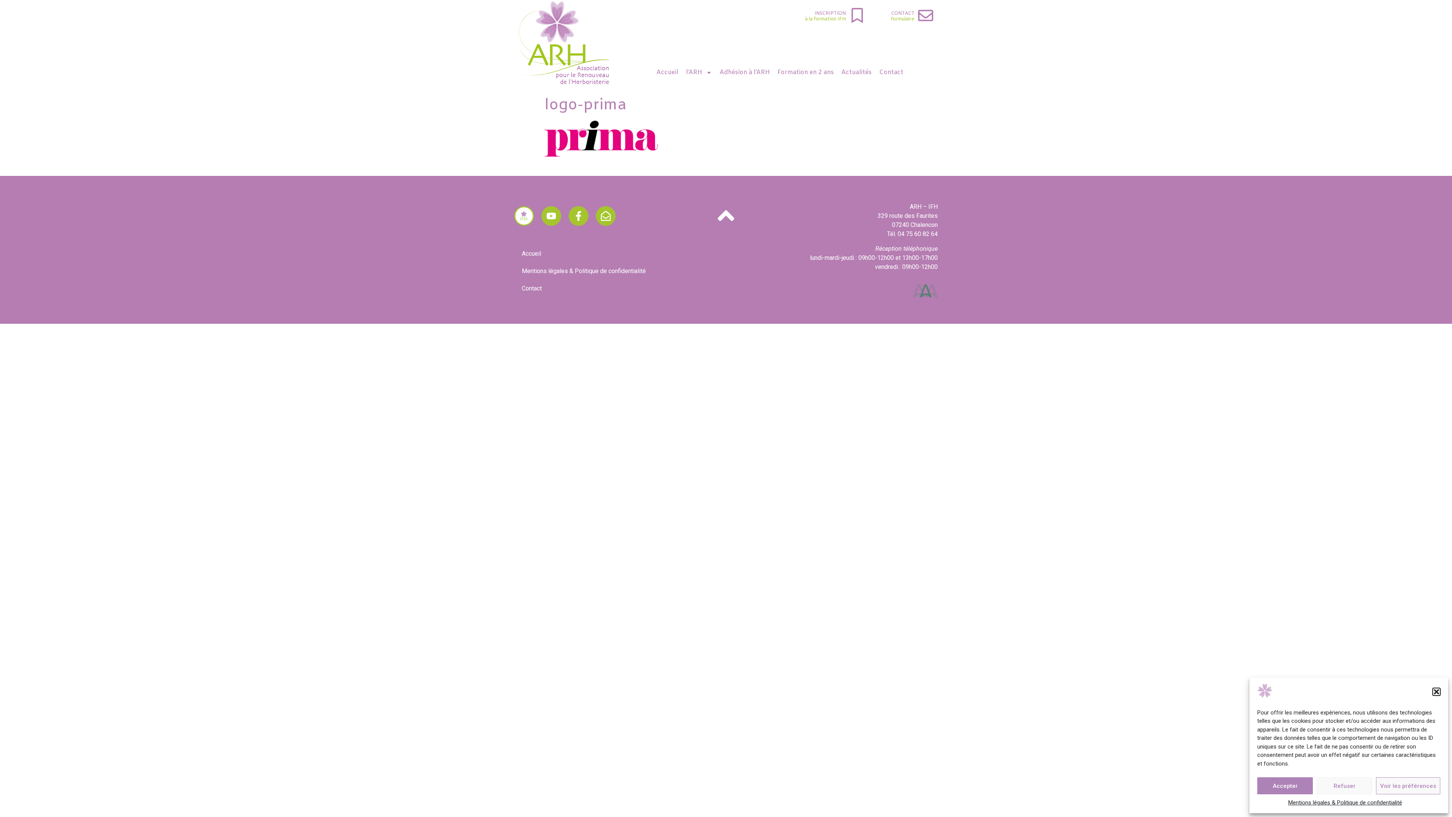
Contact (902, 14)
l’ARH (694, 72)
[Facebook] (578, 216)
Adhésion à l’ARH (745, 72)
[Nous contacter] (606, 216)
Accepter (1285, 786)
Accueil (667, 72)
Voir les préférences (1408, 786)
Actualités (856, 72)
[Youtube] (551, 216)
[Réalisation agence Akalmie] (925, 290)
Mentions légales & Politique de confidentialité (1345, 802)
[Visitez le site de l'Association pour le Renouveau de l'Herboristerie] (524, 216)
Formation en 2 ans (805, 72)
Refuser (1345, 786)
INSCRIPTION (830, 14)
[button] (1436, 692)
